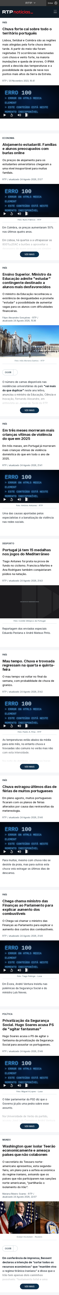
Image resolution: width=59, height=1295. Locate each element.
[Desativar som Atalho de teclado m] (19, 1291)
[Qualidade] (47, 1291)
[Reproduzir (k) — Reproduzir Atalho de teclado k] (4, 1291)
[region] (29, 647)
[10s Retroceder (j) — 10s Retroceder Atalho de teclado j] (11, 1291)
